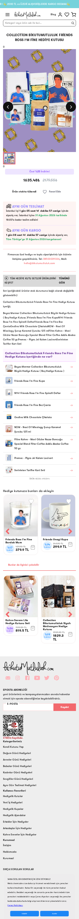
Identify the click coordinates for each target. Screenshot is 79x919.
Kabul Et (24, 913)
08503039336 (51, 259)
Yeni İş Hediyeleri (12, 802)
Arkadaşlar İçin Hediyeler (17, 828)
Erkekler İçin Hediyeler (15, 821)
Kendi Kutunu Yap (13, 746)
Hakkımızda (9, 851)
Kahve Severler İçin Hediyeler (19, 834)
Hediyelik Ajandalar (14, 815)
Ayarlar (54, 913)
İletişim (7, 845)
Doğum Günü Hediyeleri (17, 753)
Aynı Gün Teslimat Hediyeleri (19, 785)
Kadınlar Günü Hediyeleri (17, 772)
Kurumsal (8, 858)
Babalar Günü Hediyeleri (17, 766)
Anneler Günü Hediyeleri (17, 759)
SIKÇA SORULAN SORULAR (18, 869)
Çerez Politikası (15, 905)
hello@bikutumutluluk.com (39, 263)
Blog (53, 14)
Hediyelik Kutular (13, 796)
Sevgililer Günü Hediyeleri (18, 779)
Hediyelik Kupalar (13, 809)
